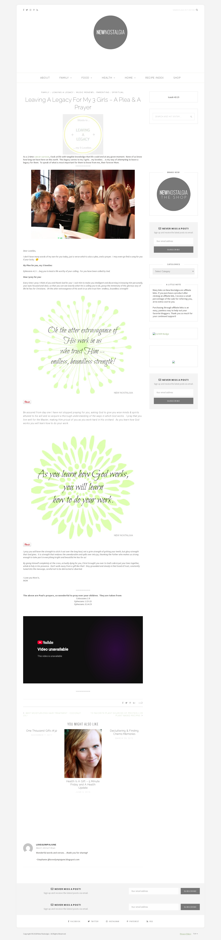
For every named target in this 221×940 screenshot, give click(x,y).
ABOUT (45, 77)
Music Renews (85, 92)
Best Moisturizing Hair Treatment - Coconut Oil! (52, 714)
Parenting (102, 92)
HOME (129, 77)
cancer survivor (41, 156)
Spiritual (118, 92)
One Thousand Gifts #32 (41, 730)
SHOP (177, 77)
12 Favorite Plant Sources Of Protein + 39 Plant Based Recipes (117, 714)
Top (195, 934)
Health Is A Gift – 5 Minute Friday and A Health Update (83, 784)
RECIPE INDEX (154, 77)
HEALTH (107, 77)
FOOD (85, 77)
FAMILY (64, 77)
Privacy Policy (185, 934)
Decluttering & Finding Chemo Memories (124, 732)
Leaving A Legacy (63, 92)
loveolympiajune (46, 844)
